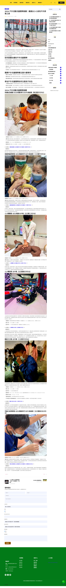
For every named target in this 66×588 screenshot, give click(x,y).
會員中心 (61, 2)
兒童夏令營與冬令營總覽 (52, 67)
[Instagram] (8, 575)
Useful (49, 45)
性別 (5, 509)
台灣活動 (49, 54)
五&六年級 (51, 80)
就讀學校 (5, 519)
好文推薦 (49, 56)
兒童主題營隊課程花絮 (52, 47)
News (49, 39)
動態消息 (20, 565)
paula (5, 16)
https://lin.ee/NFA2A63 (53, 562)
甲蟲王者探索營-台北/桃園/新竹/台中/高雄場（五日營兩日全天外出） (25, 412)
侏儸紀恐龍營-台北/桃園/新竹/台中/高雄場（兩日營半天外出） (25, 92)
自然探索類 (51, 69)
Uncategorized (51, 43)
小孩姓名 (5, 504)
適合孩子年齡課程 (51, 73)
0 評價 (15, 16)
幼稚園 (50, 82)
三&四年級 (51, 78)
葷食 (5, 531)
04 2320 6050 (10, 568)
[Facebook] (5, 575)
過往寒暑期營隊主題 (51, 71)
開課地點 (20, 562)
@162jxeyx (11, 570)
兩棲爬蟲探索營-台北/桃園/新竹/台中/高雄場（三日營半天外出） (25, 154)
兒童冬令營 (50, 49)
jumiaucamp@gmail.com (12, 566)
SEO (49, 41)
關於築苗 (20, 564)
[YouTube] (10, 575)
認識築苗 (49, 60)
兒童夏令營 (50, 52)
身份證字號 (6, 524)
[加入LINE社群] (63, 581)
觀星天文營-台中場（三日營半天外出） (17, 339)
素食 (5, 532)
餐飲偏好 (5, 529)
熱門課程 (20, 560)
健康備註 (5, 534)
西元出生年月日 (7, 514)
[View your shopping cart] (51, 2)
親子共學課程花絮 (51, 58)
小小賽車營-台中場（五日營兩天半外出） (18, 272)
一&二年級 (51, 75)
